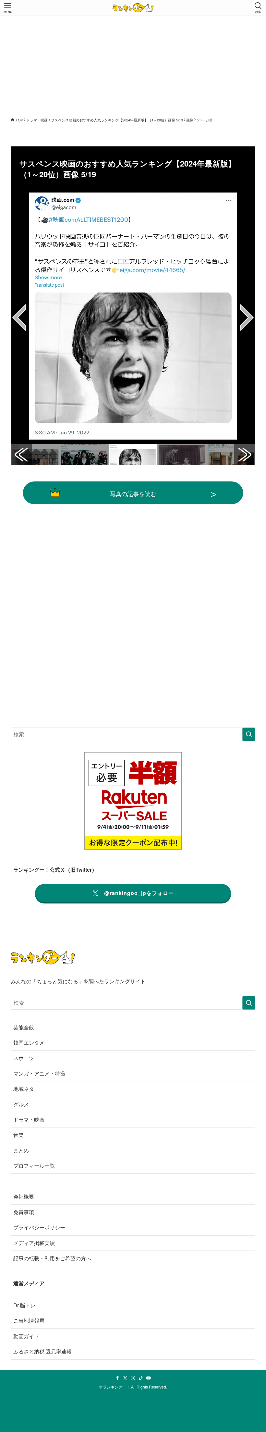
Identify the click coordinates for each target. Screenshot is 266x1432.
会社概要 (23, 1196)
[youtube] (148, 1378)
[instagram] (133, 1378)
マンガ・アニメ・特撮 (39, 1073)
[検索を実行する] (248, 734)
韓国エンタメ (28, 1042)
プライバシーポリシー (39, 1227)
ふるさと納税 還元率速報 (42, 1351)
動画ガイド (26, 1336)
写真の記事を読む (133, 493)
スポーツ (23, 1058)
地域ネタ (23, 1088)
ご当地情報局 (28, 1320)
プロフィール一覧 (34, 1165)
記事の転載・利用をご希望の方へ (52, 1258)
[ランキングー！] (133, 8)
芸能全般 (23, 1027)
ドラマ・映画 (28, 1119)
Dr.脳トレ (24, 1305)
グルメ (21, 1104)
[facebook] (117, 1378)
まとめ (21, 1150)
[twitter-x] (125, 1378)
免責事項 (23, 1212)
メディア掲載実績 (34, 1243)
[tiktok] (141, 1378)
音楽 (18, 1135)
